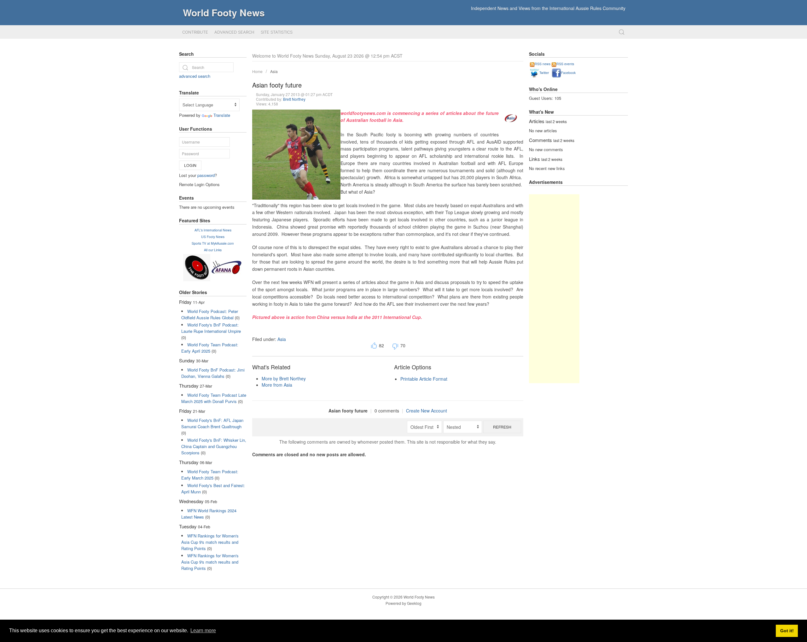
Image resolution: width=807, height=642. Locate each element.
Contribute (195, 32)
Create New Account (426, 410)
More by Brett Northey (284, 378)
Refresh (502, 426)
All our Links (213, 249)
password (206, 175)
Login (190, 165)
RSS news (542, 63)
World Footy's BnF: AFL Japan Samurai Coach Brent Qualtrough (212, 423)
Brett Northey (294, 99)
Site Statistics (277, 32)
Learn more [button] (203, 630)
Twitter (544, 72)
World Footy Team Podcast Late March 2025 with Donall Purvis (213, 398)
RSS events (565, 63)
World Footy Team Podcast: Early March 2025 (209, 475)
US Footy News (212, 236)
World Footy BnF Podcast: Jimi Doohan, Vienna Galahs (213, 373)
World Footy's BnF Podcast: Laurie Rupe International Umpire (211, 328)
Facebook (568, 72)
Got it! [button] (787, 630)
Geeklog (414, 603)
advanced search (194, 76)
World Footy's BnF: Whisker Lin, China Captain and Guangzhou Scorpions (213, 446)
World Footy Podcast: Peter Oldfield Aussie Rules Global (209, 314)
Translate (221, 115)
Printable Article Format (423, 379)
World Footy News (224, 12)
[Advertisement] (554, 288)
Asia (274, 71)
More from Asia (277, 385)
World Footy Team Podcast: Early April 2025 (209, 348)
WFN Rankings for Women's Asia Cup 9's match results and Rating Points (210, 542)
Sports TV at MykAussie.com (213, 243)
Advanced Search (234, 32)
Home (257, 71)
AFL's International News (212, 230)
